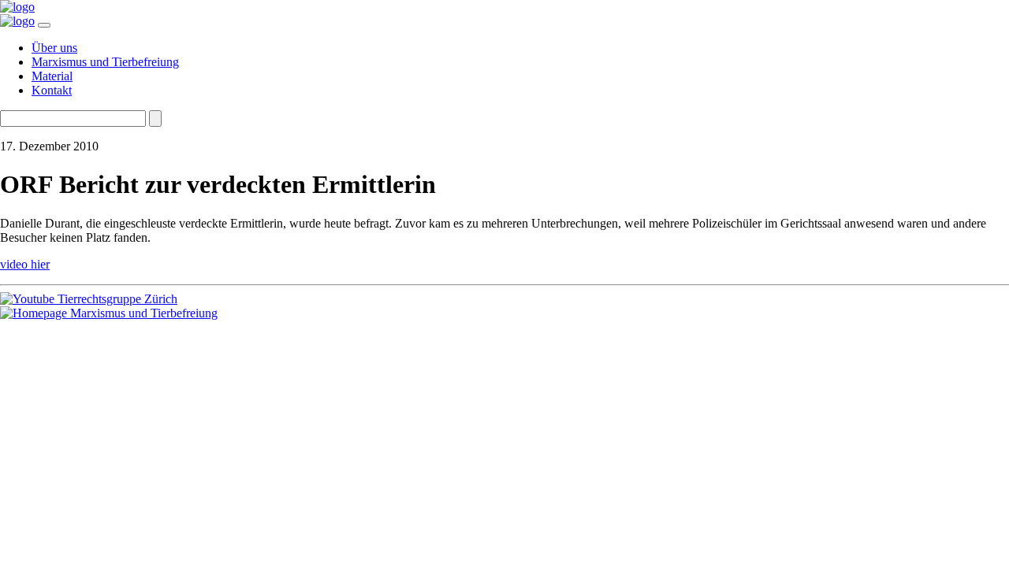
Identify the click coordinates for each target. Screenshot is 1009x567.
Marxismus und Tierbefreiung (105, 62)
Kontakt (52, 90)
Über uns (54, 47)
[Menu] (44, 25)
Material (52, 76)
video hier (25, 264)
